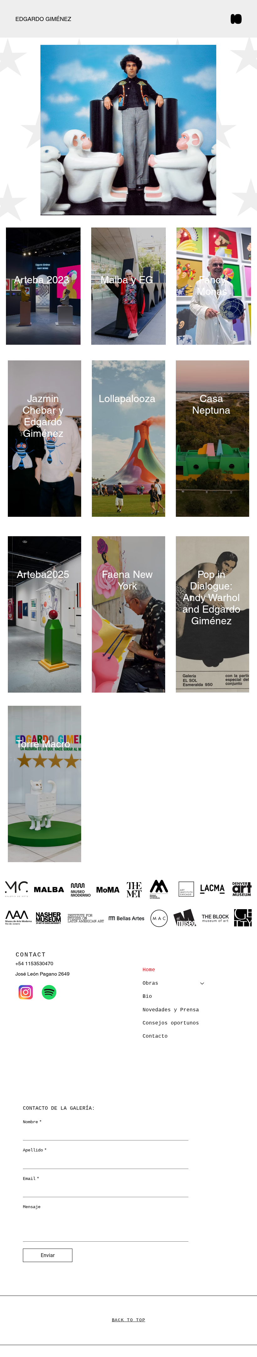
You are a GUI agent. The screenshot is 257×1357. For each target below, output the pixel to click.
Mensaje (31, 1206)
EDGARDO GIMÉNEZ (44, 19)
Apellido (35, 1150)
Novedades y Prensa (171, 1010)
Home (149, 970)
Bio (147, 996)
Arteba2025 (43, 574)
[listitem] (44, 614)
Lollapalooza (127, 398)
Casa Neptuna (211, 404)
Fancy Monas (212, 285)
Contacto (155, 1036)
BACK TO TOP (128, 1320)
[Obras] (202, 983)
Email (31, 1178)
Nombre (32, 1121)
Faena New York (127, 580)
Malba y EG (127, 280)
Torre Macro (43, 744)
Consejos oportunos (171, 1023)
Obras (150, 983)
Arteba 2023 (41, 280)
